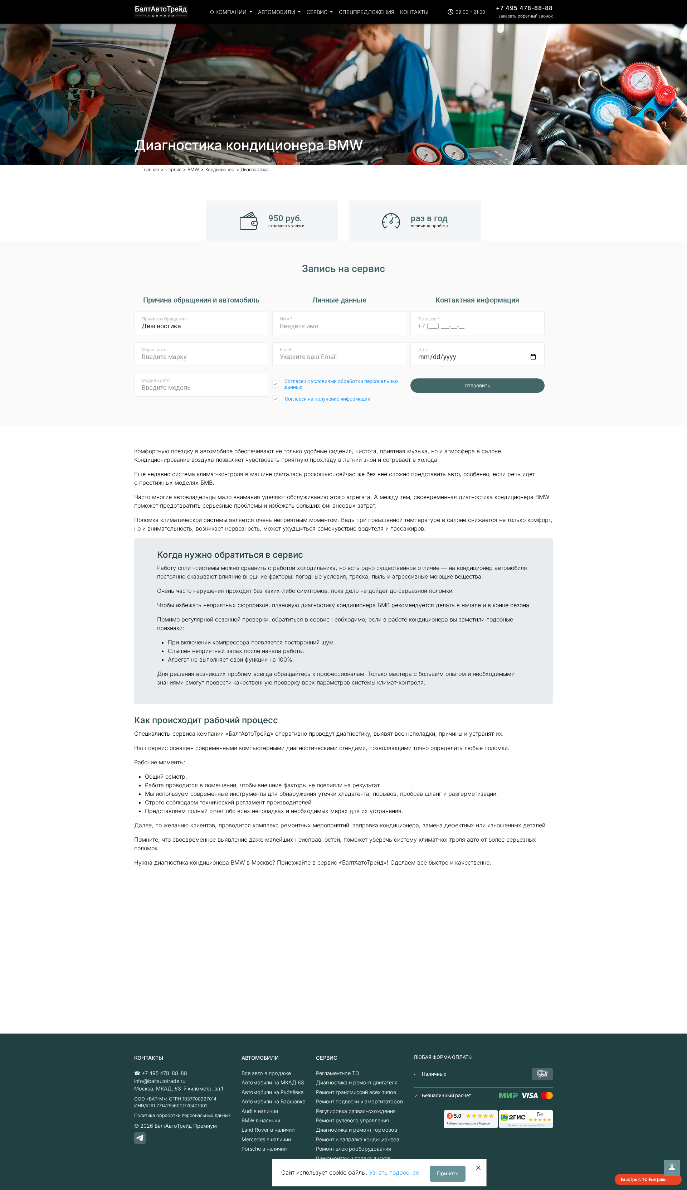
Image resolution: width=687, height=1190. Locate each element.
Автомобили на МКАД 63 (273, 1082)
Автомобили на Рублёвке (272, 1092)
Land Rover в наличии (268, 1130)
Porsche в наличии (264, 1149)
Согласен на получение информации (327, 399)
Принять (447, 1173)
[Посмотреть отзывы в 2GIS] (526, 1119)
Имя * (286, 318)
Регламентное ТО (337, 1073)
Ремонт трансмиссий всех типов (356, 1092)
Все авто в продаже (266, 1073)
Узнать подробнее (394, 1172)
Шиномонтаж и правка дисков (353, 1158)
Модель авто (156, 380)
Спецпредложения (366, 12)
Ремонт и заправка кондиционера (357, 1139)
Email (285, 349)
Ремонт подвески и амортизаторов (359, 1101)
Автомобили (277, 12)
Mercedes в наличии (266, 1139)
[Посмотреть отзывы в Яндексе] (471, 1119)
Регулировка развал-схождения (356, 1111)
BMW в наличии (261, 1120)
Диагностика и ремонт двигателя (357, 1082)
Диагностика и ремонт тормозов (356, 1130)
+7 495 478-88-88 (524, 7)
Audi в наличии (260, 1111)
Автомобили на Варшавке (273, 1101)
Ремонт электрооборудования (353, 1149)
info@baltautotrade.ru (159, 1081)
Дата (423, 349)
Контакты (414, 12)
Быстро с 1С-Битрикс (644, 1179)
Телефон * (429, 318)
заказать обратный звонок (525, 16)
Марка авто (154, 349)
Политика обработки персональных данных (182, 1115)
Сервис (318, 12)
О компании (229, 12)
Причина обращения (164, 318)
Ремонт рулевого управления (352, 1120)
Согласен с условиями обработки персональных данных (341, 384)
